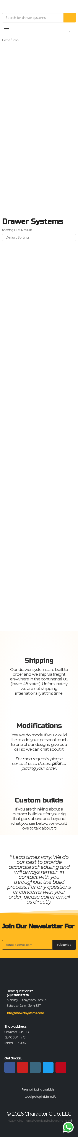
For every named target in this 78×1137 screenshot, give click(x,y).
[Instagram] (35, 1067)
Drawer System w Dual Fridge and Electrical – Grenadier (33, 602)
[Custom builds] (39, 783)
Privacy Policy (15, 1120)
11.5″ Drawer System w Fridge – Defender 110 (30, 478)
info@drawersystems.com (25, 1013)
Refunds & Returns (39, 1121)
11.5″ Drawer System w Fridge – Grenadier (30, 419)
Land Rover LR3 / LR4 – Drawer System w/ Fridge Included (38, 385)
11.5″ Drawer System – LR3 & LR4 (32, 287)
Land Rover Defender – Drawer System (38, 530)
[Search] (69, 17)
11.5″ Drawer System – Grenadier (31, 317)
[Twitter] (48, 1067)
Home (6, 40)
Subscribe (64, 945)
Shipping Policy (61, 1120)
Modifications (39, 725)
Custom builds (39, 800)
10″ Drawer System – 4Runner (29, 446)
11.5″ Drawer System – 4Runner (30, 347)
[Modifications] (39, 708)
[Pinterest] (60, 1067)
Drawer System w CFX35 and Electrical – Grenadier (37, 562)
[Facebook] (9, 1067)
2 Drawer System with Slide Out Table (37, 505)
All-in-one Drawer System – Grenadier (37, 263)
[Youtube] (22, 1067)
